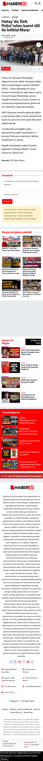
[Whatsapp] (32, 662)
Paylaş (7, 69)
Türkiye (15, 10)
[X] (15, 662)
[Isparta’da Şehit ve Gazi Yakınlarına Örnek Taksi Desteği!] (11, 262)
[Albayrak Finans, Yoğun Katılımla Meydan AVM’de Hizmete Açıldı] (32, 262)
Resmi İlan (28, 712)
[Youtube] (28, 662)
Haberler (5, 17)
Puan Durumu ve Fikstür (30, 679)
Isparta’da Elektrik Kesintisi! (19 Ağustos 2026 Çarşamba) (11, 294)
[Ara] (36, 4)
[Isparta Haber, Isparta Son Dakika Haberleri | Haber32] (14, 3)
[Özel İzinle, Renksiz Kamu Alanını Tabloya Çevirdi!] (32, 285)
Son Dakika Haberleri (33, 686)
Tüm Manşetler (10, 686)
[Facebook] (11, 662)
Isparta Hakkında (30, 10)
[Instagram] (24, 662)
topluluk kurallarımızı (24, 210)
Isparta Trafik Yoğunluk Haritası (8, 679)
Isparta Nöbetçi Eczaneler (9, 670)
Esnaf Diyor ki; (16, 712)
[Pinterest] (19, 662)
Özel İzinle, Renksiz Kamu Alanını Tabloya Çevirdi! (32, 294)
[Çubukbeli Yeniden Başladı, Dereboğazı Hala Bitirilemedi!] (32, 241)
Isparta (5, 10)
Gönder (7, 201)
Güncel (37, 709)
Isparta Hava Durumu (29, 670)
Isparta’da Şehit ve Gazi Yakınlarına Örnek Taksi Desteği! (10, 271)
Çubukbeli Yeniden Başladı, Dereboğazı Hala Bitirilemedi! (31, 250)
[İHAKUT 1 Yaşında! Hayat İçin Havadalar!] (11, 241)
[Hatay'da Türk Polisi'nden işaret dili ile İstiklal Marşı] (21, 53)
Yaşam (15, 17)
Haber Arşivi (9, 692)
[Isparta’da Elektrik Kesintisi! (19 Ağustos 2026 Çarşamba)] (11, 285)
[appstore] (14, 702)
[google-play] (27, 702)
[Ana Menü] (39, 4)
